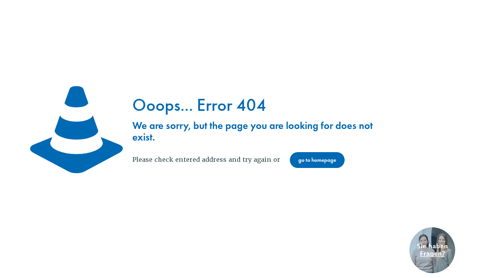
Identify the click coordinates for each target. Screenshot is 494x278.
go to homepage (317, 160)
